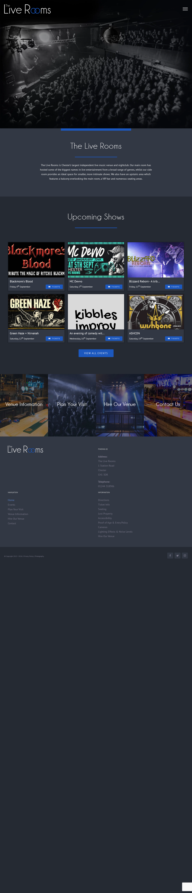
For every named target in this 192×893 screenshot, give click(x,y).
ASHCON (134, 333)
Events (11, 504)
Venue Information (18, 514)
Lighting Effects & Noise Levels (115, 531)
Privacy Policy (29, 556)
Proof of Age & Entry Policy (113, 522)
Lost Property (105, 513)
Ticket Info (104, 504)
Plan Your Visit (15, 509)
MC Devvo (76, 281)
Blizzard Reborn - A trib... (144, 281)
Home (11, 500)
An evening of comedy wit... (87, 333)
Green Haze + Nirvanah (24, 333)
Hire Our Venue (16, 518)
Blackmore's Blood (21, 281)
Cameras (102, 527)
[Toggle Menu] (185, 9)
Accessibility (105, 518)
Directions (103, 500)
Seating (102, 509)
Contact (12, 523)
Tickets (56, 287)
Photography (39, 556)
